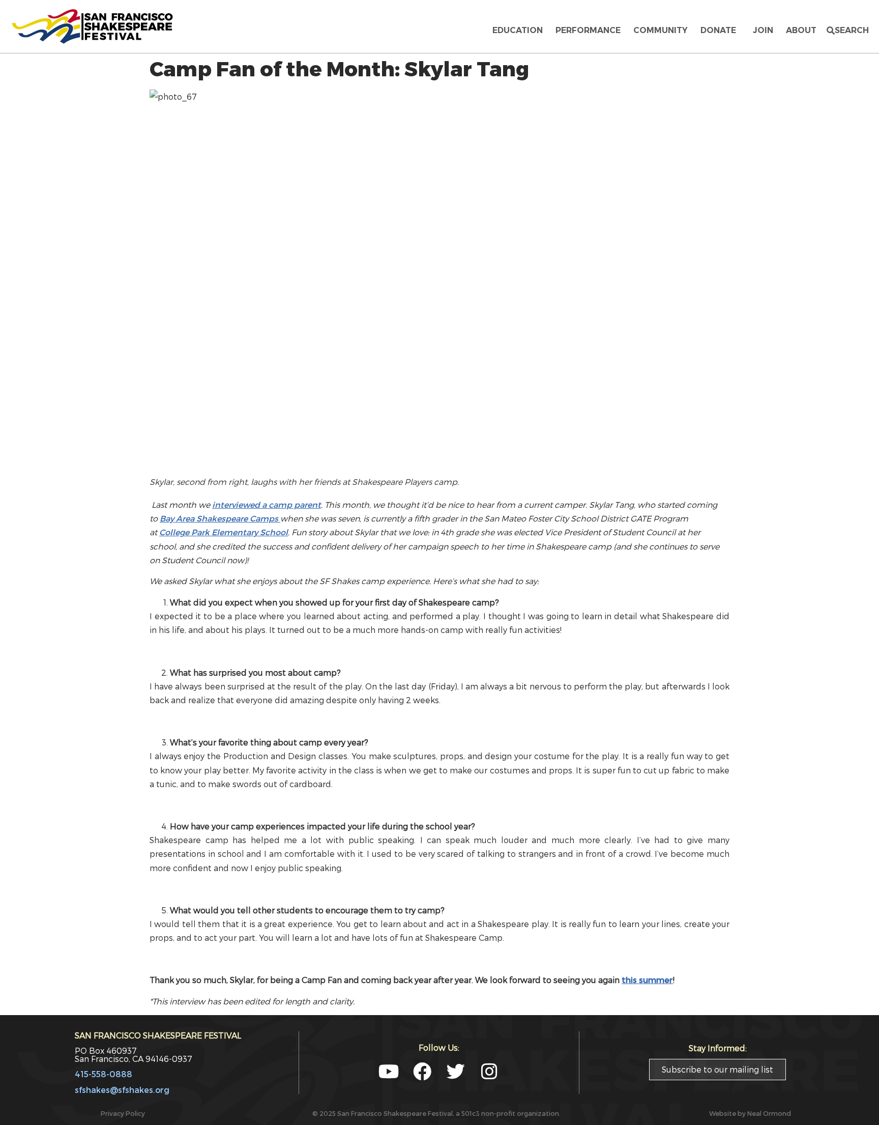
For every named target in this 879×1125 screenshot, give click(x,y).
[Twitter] (456, 1071)
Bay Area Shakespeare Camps (220, 518)
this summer (647, 980)
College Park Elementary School (223, 532)
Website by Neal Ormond (750, 1113)
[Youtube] (388, 1071)
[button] (847, 30)
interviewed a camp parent (266, 504)
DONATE (720, 30)
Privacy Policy (123, 1113)
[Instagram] (489, 1071)
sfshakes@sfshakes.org (122, 1089)
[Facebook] (422, 1071)
